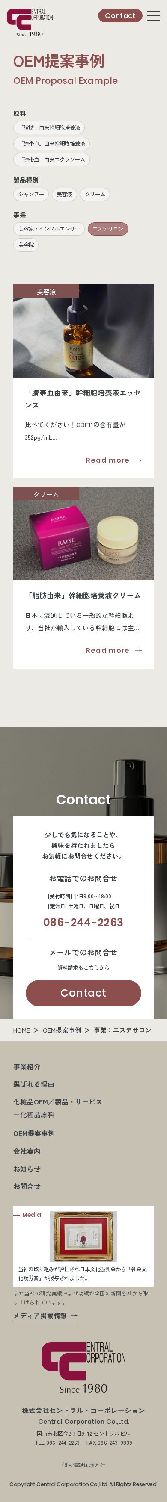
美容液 (64, 194)
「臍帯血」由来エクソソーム (51, 159)
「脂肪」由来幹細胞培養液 (49, 127)
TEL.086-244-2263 (57, 1442)
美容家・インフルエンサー (49, 229)
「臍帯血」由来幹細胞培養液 (51, 143)
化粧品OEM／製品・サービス (58, 1101)
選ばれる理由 (33, 1084)
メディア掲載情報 (40, 1315)
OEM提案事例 (62, 1029)
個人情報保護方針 (83, 1465)
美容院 (26, 244)
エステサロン (107, 229)
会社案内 (27, 1151)
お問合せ (27, 1186)
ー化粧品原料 (33, 1114)
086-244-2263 (83, 922)
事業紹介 (27, 1066)
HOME (21, 1029)
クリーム (95, 194)
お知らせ (27, 1168)
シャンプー (31, 194)
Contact (83, 993)
